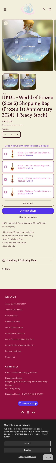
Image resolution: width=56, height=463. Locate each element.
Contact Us (10, 357)
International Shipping (15, 333)
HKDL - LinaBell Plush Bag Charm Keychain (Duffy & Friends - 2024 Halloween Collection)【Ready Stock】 (35, 178)
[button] (5, 9)
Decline (27, 450)
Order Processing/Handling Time (19, 339)
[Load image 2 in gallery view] (28, 82)
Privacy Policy (11, 316)
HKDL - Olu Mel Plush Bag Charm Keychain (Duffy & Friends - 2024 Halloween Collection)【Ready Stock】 (35, 153)
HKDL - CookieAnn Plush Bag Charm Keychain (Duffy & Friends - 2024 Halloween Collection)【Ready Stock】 (35, 166)
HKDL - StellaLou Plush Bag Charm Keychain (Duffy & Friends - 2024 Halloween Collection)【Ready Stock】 (35, 191)
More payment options (28, 217)
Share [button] (7, 269)
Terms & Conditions (14, 310)
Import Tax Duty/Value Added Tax (20, 345)
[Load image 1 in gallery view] (11, 82)
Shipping (5, 125)
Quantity (5, 129)
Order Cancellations (14, 327)
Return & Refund (12, 322)
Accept (27, 443)
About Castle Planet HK (15, 304)
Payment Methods (13, 351)
